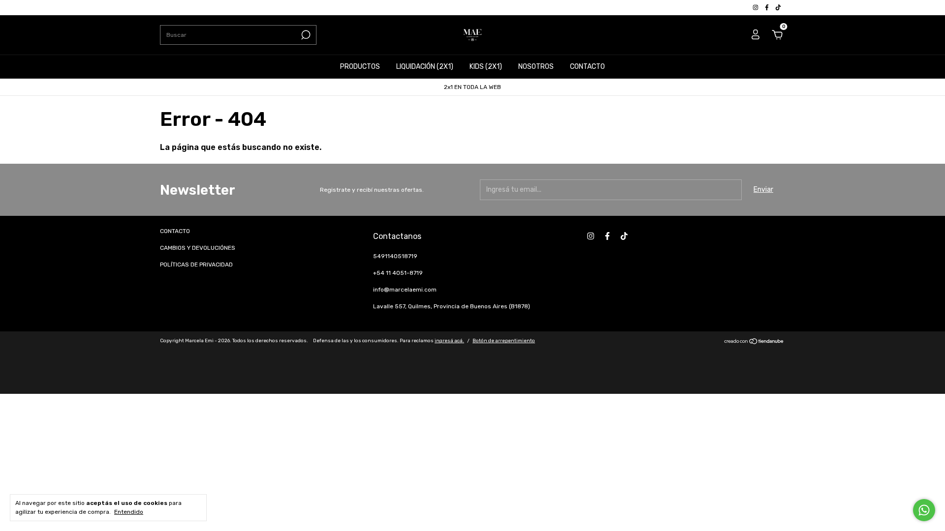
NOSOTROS (536, 66)
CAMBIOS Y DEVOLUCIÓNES (197, 247)
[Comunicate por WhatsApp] (924, 510)
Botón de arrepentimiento (503, 341)
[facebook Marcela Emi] (767, 7)
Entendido (128, 511)
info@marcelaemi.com (405, 289)
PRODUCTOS (360, 66)
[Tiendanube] (754, 342)
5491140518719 (395, 256)
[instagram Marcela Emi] (756, 7)
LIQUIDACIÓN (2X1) (424, 66)
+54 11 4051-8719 (398, 272)
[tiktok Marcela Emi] (778, 7)
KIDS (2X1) (486, 66)
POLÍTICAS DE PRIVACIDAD (196, 264)
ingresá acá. (449, 341)
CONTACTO (587, 66)
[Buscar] (305, 35)
